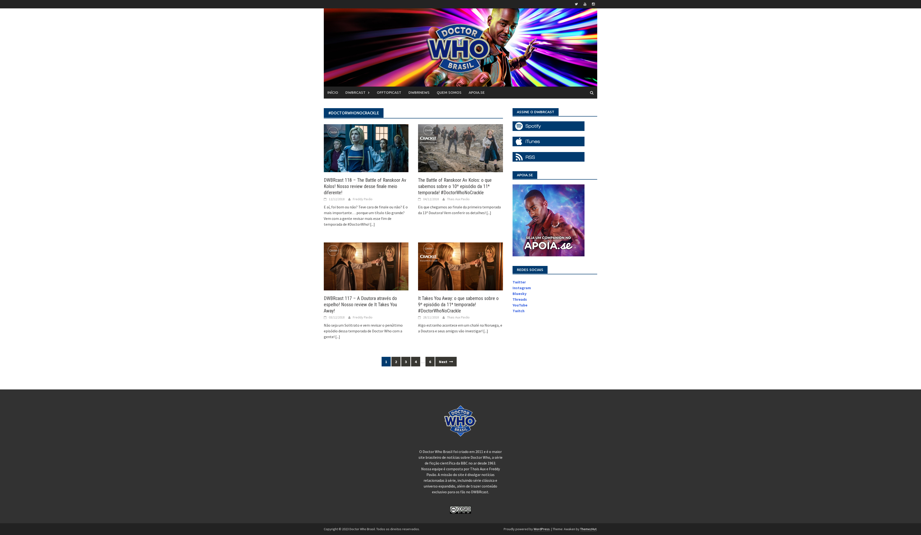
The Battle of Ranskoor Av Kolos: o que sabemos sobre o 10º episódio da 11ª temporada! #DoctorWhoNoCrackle (455, 186)
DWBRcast (355, 92)
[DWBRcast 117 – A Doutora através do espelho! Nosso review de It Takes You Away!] (366, 266)
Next (443, 361)
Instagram (522, 287)
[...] (372, 224)
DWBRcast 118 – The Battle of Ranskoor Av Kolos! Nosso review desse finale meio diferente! (365, 186)
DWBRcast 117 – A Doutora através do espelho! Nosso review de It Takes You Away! (360, 304)
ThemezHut (588, 529)
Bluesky (519, 293)
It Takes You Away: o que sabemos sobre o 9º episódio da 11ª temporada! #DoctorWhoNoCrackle (458, 304)
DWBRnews (419, 92)
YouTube (520, 305)
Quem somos (449, 92)
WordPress (542, 529)
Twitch (519, 310)
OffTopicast (389, 92)
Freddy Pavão (362, 199)
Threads (520, 299)
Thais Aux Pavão (458, 199)
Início (332, 92)
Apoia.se (477, 92)
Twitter (519, 282)
